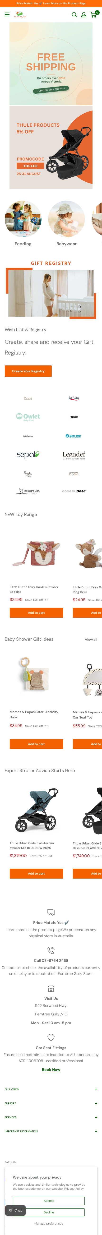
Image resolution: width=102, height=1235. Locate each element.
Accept (49, 1201)
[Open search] (74, 14)
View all (91, 639)
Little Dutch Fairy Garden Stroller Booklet (34, 589)
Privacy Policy (74, 1189)
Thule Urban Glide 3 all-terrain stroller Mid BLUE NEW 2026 (32, 845)
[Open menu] (7, 14)
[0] (93, 15)
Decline (49, 1212)
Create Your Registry (28, 371)
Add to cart (36, 613)
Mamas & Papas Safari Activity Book (34, 714)
